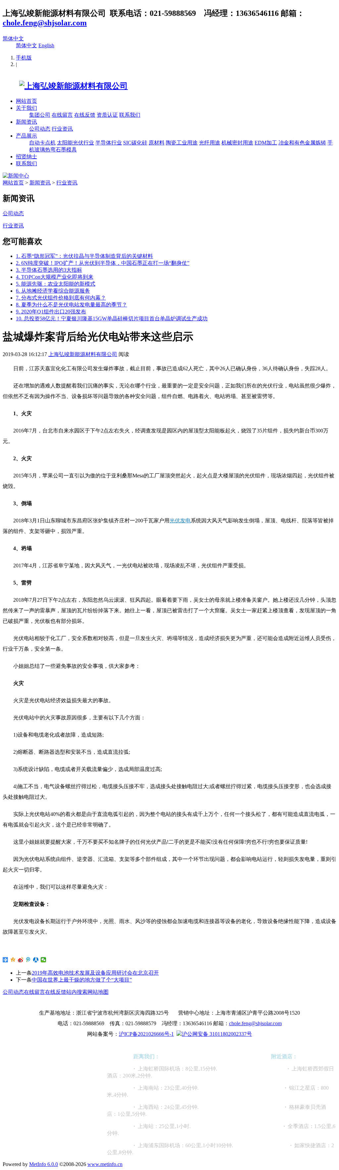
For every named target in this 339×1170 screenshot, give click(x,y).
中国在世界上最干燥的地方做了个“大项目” (82, 980)
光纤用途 (209, 142)
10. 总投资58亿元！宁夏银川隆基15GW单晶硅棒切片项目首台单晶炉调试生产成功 (112, 318)
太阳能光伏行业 (75, 142)
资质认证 (107, 115)
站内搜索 (76, 992)
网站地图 (98, 992)
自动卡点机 (42, 142)
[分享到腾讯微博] (28, 959)
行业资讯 (62, 129)
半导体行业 (108, 142)
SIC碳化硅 (135, 142)
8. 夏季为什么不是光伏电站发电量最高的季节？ (71, 304)
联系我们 (129, 115)
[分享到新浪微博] (21, 959)
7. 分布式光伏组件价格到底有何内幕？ (61, 298)
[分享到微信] (43, 959)
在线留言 (62, 115)
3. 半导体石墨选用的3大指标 (49, 270)
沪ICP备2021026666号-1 (146, 1034)
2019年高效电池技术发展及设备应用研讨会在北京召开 (95, 973)
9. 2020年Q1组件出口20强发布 (51, 311)
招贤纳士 (26, 156)
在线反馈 (84, 115)
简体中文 (13, 38)
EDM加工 (266, 142)
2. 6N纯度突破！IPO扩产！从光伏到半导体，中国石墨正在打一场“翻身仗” (102, 263)
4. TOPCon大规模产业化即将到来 (54, 277)
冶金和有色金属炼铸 (302, 142)
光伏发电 (180, 520)
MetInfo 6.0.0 (43, 1164)
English (46, 45)
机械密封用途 (237, 142)
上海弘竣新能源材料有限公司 (82, 354)
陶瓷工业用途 (182, 142)
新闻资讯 (26, 122)
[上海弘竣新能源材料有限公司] (65, 86)
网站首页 (26, 101)
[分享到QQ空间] (13, 959)
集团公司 (39, 115)
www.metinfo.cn (104, 1164)
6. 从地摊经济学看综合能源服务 (53, 291)
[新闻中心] (16, 176)
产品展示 (26, 136)
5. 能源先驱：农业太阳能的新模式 (55, 284)
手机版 (24, 58)
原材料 (157, 142)
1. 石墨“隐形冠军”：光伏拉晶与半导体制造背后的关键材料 (84, 256)
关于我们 (26, 108)
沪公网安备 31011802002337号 (217, 1034)
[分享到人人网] (36, 959)
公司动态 (39, 129)
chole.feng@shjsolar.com (45, 23)
